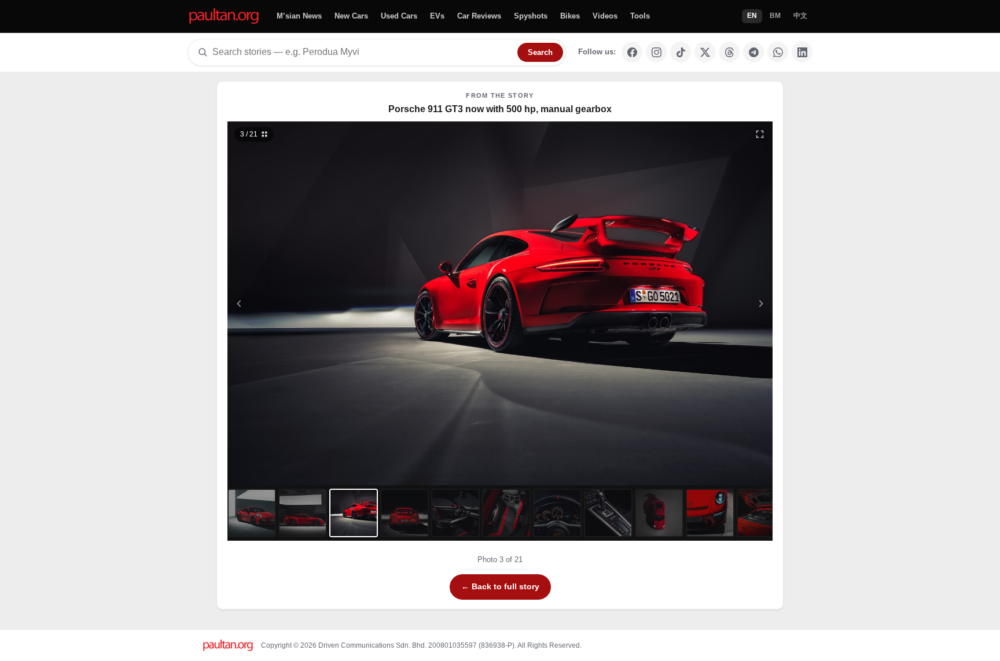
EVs (437, 16)
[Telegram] (753, 52)
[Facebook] (632, 52)
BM (775, 16)
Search (540, 52)
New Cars (351, 16)
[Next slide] (705, 303)
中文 (800, 16)
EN (752, 16)
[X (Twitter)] (704, 52)
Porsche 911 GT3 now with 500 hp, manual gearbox (500, 109)
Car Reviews (479, 16)
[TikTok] (680, 52)
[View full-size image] (760, 134)
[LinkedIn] (802, 52)
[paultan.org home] (224, 16)
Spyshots (530, 16)
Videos (605, 16)
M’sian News (299, 16)
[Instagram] (656, 52)
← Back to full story (500, 586)
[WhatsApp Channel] (777, 52)
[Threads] (729, 52)
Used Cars (399, 16)
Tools (640, 16)
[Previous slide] (295, 303)
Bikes (570, 16)
